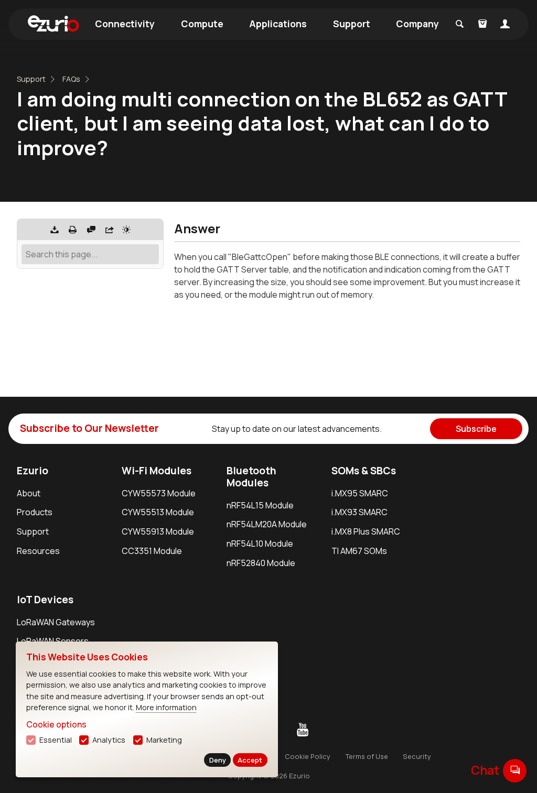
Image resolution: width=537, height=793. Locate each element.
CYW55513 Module (158, 512)
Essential (55, 740)
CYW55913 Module (158, 531)
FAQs (71, 79)
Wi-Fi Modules (156, 470)
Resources (38, 551)
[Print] (73, 229)
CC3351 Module (152, 551)
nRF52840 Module (261, 563)
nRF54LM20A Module (267, 524)
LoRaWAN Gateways (56, 622)
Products (34, 512)
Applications (278, 23)
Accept (250, 760)
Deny (217, 760)
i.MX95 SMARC (359, 493)
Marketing (164, 740)
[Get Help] (91, 229)
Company (417, 23)
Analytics (108, 740)
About (28, 493)
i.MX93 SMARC (359, 512)
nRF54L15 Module (260, 505)
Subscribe (476, 428)
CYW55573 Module (159, 493)
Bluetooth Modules (251, 477)
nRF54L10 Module (260, 543)
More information (166, 707)
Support (351, 23)
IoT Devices (45, 599)
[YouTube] (302, 730)
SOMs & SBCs (363, 470)
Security (417, 756)
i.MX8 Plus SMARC (365, 531)
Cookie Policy (307, 756)
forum (515, 770)
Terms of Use (367, 756)
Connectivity (125, 23)
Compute (202, 23)
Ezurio (32, 470)
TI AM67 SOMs (359, 551)
